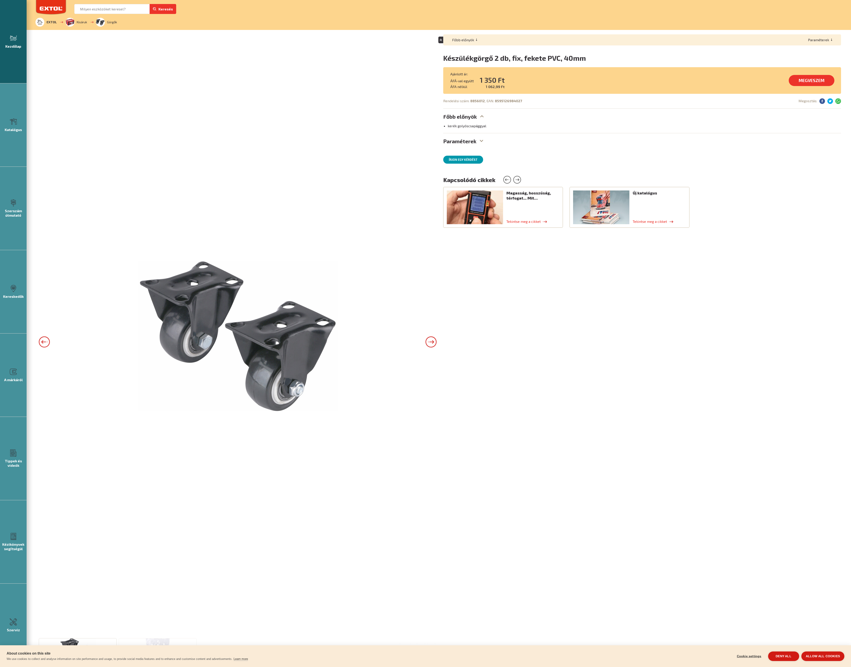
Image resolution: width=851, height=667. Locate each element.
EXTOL (52, 22)
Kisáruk (82, 22)
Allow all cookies (823, 656)
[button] (44, 341)
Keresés (165, 9)
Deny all (783, 656)
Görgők (112, 22)
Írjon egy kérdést (463, 159)
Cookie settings (749, 656)
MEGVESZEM (811, 80)
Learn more (241, 659)
